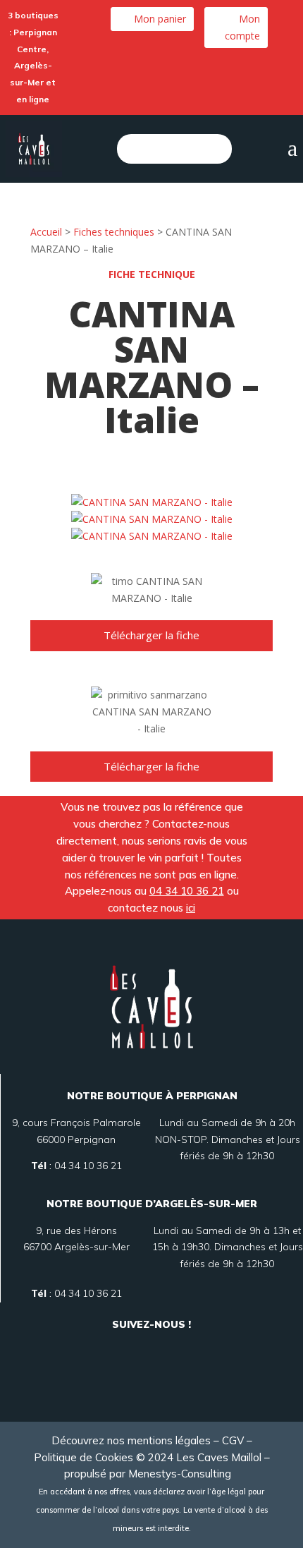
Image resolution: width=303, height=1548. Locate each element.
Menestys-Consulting (184, 1473)
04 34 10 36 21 (186, 890)
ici (190, 907)
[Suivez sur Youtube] (151, 1381)
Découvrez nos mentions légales (131, 1440)
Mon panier (160, 18)
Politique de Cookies (83, 1457)
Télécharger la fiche (151, 635)
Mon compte (242, 27)
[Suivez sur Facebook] (134, 1348)
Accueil (46, 231)
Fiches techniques (113, 231)
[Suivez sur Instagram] (168, 1348)
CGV (233, 1440)
